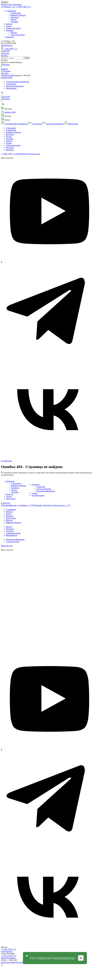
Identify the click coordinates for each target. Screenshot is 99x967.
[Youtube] (49, 260)
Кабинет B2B (6, 78)
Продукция (10, 499)
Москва (4, 2)
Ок (81, 958)
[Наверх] (2, 964)
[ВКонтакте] (49, 457)
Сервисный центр (13, 28)
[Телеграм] (49, 360)
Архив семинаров (43, 489)
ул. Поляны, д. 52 (8, 7)
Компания (10, 481)
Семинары (40, 487)
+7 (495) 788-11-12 (23, 7)
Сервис (35, 493)
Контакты (15, 17)
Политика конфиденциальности (14, 962)
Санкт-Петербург (15, 5)
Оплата (14, 20)
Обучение (36, 485)
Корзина (4, 69)
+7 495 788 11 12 (10, 49)
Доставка (14, 22)
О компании (11, 11)
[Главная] (5, 51)
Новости (9, 494)
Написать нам (34, 154)
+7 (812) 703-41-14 (8, 956)
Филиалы (10, 30)
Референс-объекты (18, 15)
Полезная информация (45, 491)
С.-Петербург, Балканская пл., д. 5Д (55, 505)
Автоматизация (38, 495)
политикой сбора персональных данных (65, 958)
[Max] (49, 649)
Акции (8, 26)
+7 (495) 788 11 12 (8, 154)
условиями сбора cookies (44, 958)
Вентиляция (72, 124)
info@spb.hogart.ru (8, 958)
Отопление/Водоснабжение (16, 124)
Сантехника (37, 124)
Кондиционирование (55, 124)
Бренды (9, 24)
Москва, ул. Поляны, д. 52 (21, 505)
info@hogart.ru (7, 45)
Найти (27, 58)
